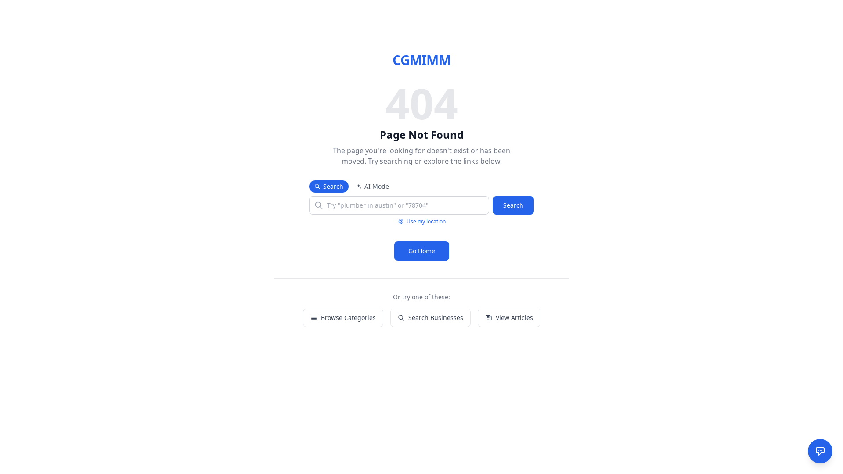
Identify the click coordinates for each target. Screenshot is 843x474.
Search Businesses (435, 317)
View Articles (514, 317)
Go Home (421, 251)
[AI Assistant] (820, 451)
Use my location (426, 221)
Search (333, 186)
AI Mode (376, 186)
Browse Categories (348, 317)
